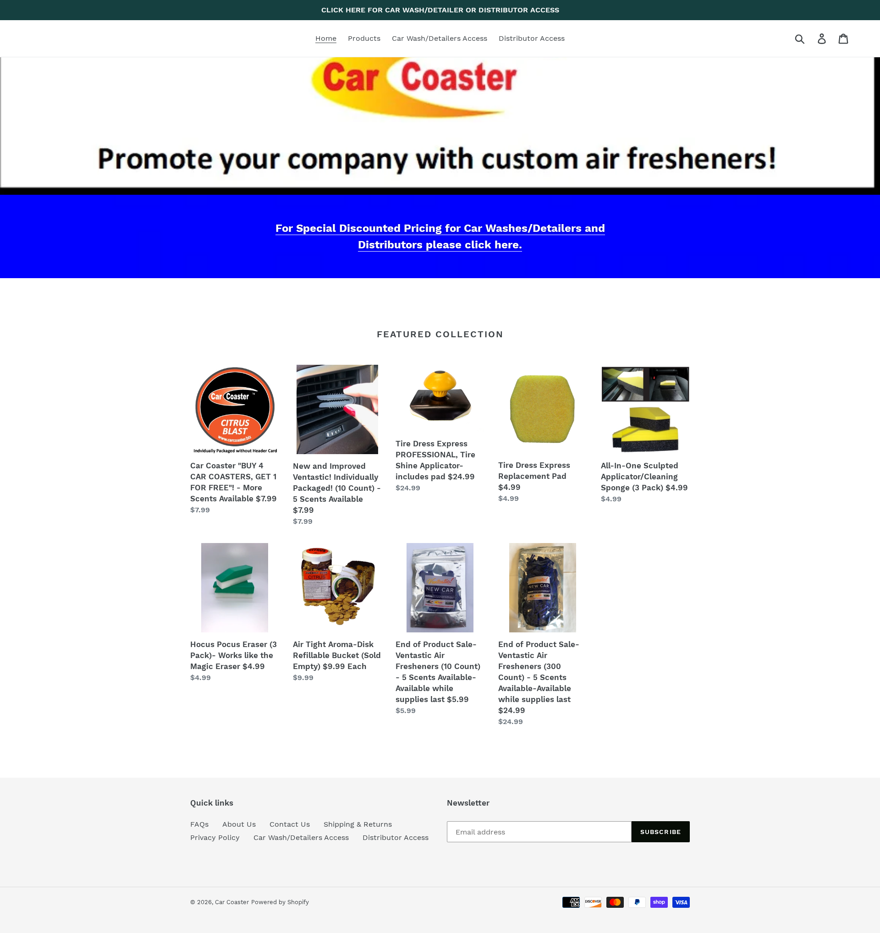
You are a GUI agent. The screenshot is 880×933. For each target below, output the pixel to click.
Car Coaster (232, 902)
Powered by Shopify (280, 902)
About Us (239, 824)
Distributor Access (396, 837)
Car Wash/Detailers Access (301, 837)
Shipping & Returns (358, 824)
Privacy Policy (215, 837)
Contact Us (290, 824)
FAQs (199, 824)
